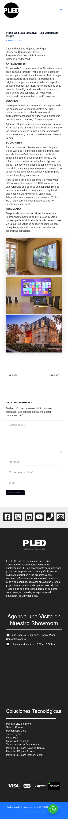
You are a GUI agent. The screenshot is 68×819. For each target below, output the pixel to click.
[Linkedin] (29, 517)
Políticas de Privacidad (34, 812)
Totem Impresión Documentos (22, 744)
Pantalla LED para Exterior (20, 751)
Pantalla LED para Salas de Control (25, 748)
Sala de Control (14, 727)
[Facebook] (7, 517)
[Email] (60, 517)
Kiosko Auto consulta (17, 741)
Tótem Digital (13, 734)
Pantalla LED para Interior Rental (24, 755)
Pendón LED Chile (16, 730)
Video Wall (12, 737)
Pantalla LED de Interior (19, 723)
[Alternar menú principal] (61, 10)
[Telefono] (50, 517)
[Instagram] (18, 517)
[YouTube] (39, 517)
